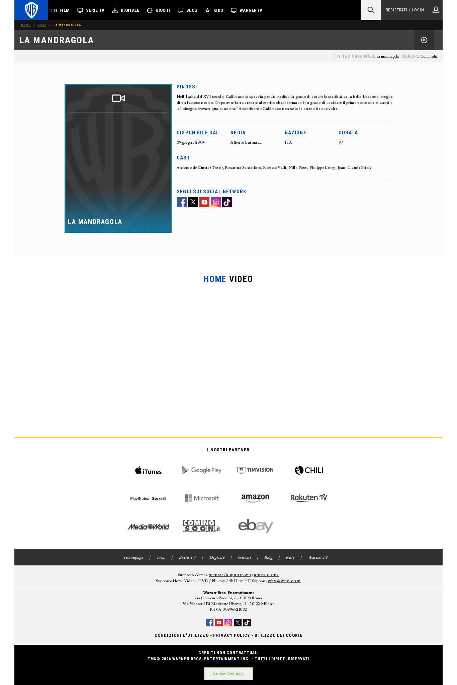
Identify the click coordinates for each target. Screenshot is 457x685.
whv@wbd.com (284, 581)
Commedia (429, 56)
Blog (191, 10)
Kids (218, 10)
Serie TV (95, 10)
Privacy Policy (231, 635)
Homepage (134, 557)
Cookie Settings (228, 673)
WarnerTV (251, 10)
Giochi (163, 10)
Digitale (130, 10)
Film (65, 10)
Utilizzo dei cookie (278, 635)
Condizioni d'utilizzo (181, 635)
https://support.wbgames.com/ (244, 575)
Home (26, 25)
